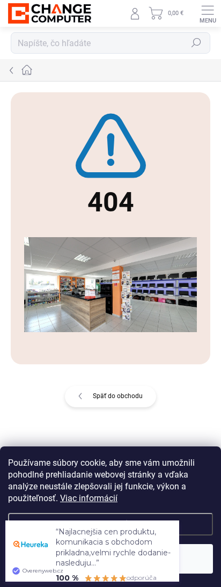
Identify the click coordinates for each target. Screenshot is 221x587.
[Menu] (207, 13)
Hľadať (196, 43)
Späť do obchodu (118, 396)
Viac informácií (88, 498)
